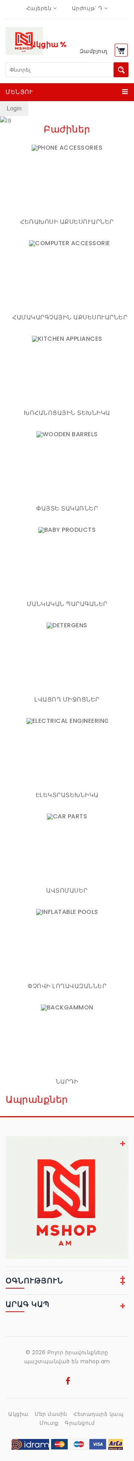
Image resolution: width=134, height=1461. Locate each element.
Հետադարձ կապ (98, 1414)
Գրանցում (80, 1423)
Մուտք (49, 1423)
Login (14, 108)
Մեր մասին (51, 1414)
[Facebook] (68, 1382)
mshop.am (95, 1361)
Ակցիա (18, 1414)
